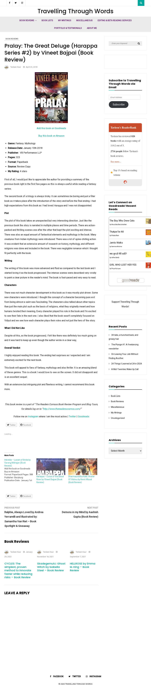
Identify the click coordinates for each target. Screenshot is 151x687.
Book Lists (47, 20)
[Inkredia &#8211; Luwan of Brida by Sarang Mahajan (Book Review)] (20, 470)
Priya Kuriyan (116, 268)
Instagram (33, 416)
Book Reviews (26, 20)
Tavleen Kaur (15, 67)
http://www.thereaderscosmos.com (61, 408)
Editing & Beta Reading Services (115, 20)
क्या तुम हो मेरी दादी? (118, 253)
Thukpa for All (117, 231)
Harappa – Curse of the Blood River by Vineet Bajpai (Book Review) (50, 479)
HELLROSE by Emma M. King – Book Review (82, 567)
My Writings (64, 20)
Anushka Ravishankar (119, 224)
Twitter (72, 416)
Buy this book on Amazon (51, 135)
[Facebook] (10, 3)
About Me (92, 28)
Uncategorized (118, 418)
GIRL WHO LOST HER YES (123, 264)
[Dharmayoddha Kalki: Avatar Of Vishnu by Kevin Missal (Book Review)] (82, 466)
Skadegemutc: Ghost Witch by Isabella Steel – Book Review (51, 567)
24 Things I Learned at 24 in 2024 (126, 363)
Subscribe (119, 104)
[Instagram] (22, 3)
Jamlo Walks (116, 242)
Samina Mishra (116, 246)
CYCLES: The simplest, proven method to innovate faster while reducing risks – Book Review (18, 570)
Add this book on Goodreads (51, 128)
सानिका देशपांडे (115, 257)
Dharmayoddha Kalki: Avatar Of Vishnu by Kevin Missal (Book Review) (81, 479)
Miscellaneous (84, 20)
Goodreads (83, 416)
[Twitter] (16, 3)
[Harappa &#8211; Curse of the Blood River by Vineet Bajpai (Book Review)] (50, 466)
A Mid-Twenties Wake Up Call (124, 369)
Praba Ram (115, 235)
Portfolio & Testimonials (68, 28)
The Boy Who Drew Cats (122, 220)
